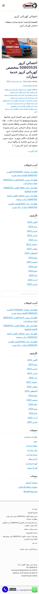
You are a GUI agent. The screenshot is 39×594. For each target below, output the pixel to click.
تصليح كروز (28, 95)
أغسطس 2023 (31, 253)
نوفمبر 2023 (32, 249)
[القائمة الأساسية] (3, 5)
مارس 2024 (32, 231)
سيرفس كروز (19, 98)
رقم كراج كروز (29, 98)
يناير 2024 (33, 240)
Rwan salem (27, 81)
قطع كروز (14, 100)
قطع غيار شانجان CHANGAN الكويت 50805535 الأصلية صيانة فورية (22, 173)
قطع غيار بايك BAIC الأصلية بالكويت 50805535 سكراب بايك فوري (22, 205)
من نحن (34, 543)
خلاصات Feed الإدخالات (27, 487)
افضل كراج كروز (28, 92)
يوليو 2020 (32, 266)
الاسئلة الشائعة (32, 513)
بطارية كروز (18, 92)
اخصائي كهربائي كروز (15, 89)
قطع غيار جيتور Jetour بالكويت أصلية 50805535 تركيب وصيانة (22, 197)
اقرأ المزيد (33, 151)
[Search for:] (19, 294)
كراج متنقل (32, 459)
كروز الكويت (30, 106)
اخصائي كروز (27, 89)
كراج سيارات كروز (16, 103)
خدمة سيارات (12, 95)
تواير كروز (21, 95)
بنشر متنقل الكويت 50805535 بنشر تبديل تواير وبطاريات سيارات (21, 517)
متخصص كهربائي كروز (26, 109)
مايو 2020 (33, 275)
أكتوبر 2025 (32, 222)
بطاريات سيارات (30, 437)
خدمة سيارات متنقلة (30, 529)
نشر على (14, 81)
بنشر (35, 441)
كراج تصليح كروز (28, 103)
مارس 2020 (32, 284)
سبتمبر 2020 (32, 262)
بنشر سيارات (24, 549)
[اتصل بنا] (5, 589)
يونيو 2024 (32, 226)
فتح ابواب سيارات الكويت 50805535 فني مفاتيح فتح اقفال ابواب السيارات (20, 537)
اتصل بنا (34, 509)
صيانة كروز (28, 100)
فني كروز (21, 100)
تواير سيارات (32, 450)
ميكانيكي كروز (14, 109)
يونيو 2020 (32, 271)
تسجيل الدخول (31, 482)
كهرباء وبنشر (32, 468)
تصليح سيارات (27, 85)
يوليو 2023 (32, 257)
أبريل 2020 (32, 280)
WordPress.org (30, 491)
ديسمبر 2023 (31, 244)
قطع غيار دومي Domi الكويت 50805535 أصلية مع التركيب (20, 181)
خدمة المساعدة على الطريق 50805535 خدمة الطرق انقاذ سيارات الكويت (19, 524)
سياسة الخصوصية (31, 533)
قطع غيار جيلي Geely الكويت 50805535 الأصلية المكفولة (20, 189)
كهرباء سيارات (31, 463)
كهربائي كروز (21, 106)
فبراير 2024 (32, 235)
